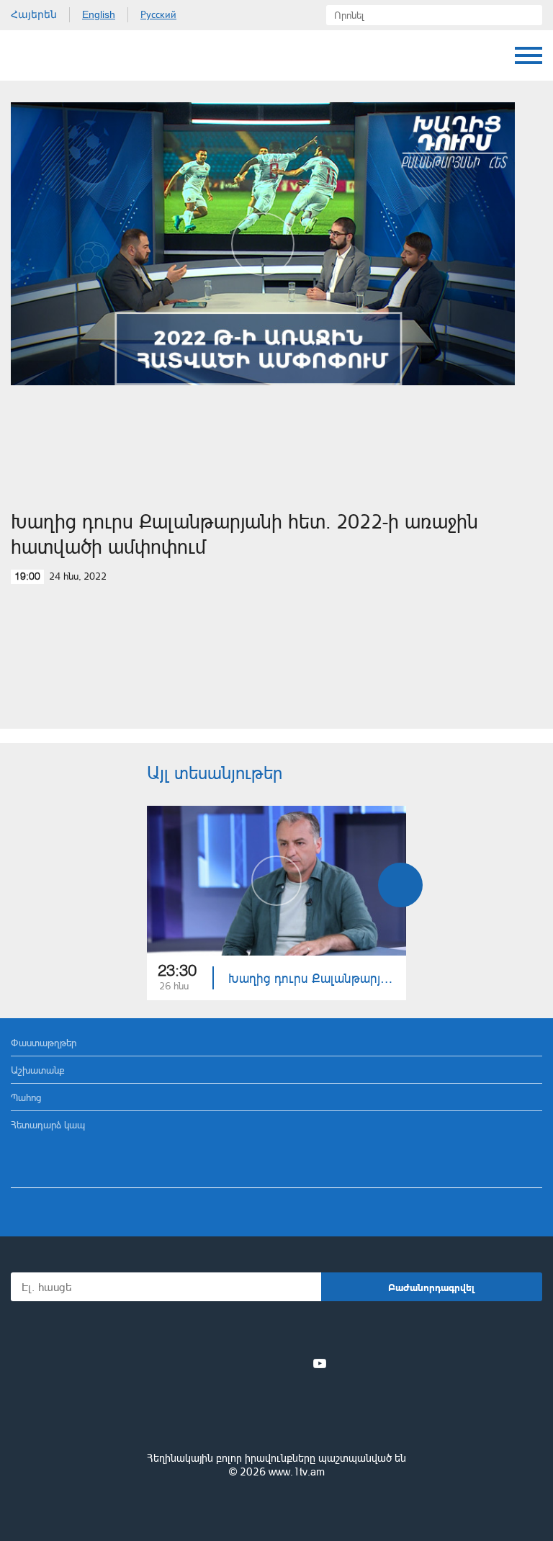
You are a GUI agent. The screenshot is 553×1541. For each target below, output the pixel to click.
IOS (236, 1331)
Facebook (226, 1363)
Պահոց (26, 1097)
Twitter (246, 1363)
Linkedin (271, 1363)
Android (317, 1331)
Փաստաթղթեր (43, 1042)
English (98, 14)
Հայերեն (34, 14)
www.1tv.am (297, 1471)
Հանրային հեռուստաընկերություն (276, 1418)
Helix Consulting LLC (276, 1506)
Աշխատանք (38, 1070)
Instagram (295, 1363)
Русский (158, 14)
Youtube (319, 1363)
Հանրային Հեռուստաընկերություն (65, 55)
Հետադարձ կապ (48, 1124)
